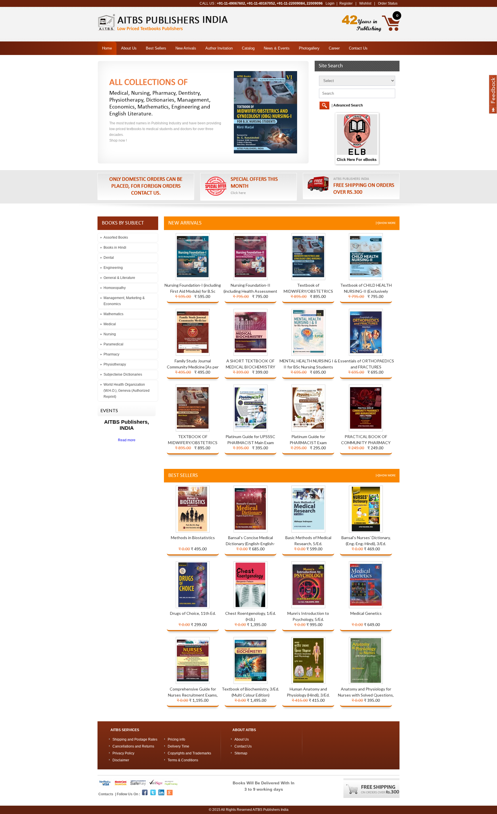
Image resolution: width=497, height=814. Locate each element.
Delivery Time (178, 746)
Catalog (248, 48)
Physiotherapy (115, 364)
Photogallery (309, 48)
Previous (7, 386)
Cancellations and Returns (133, 746)
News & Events (277, 48)
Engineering (113, 268)
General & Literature (119, 278)
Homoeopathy (115, 288)
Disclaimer (120, 760)
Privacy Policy (123, 753)
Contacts (106, 794)
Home (107, 48)
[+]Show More (385, 223)
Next (490, 386)
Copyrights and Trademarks (189, 753)
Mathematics (113, 314)
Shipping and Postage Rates (134, 739)
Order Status (387, 3)
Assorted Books (116, 237)
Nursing (110, 334)
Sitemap (240, 753)
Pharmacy (111, 354)
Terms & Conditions (183, 760)
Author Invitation (219, 48)
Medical (110, 324)
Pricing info (176, 739)
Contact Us (358, 48)
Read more (126, 440)
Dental (109, 258)
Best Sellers (156, 48)
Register (346, 3)
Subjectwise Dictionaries (123, 374)
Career (334, 48)
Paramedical (113, 344)
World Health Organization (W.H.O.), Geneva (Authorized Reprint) (127, 391)
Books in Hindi (115, 248)
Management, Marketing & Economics (124, 301)
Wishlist (365, 3)
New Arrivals (185, 48)
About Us (129, 48)
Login (330, 3)
